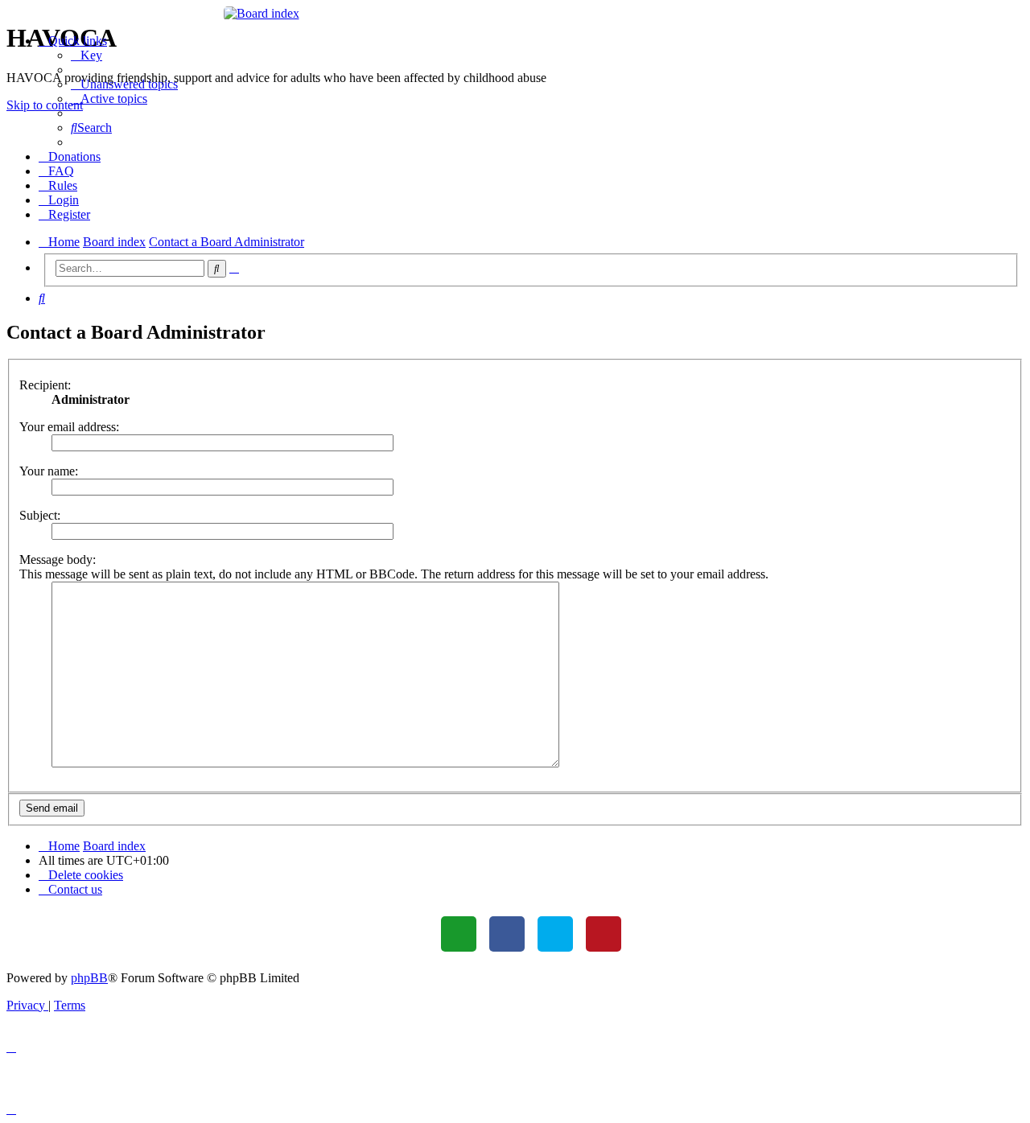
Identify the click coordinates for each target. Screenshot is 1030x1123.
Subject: (39, 515)
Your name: (48, 471)
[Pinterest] (603, 934)
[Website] (458, 934)
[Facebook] (507, 934)
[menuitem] (86, 55)
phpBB (89, 978)
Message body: (57, 559)
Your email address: (69, 427)
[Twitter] (555, 934)
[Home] (515, 13)
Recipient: (45, 385)
